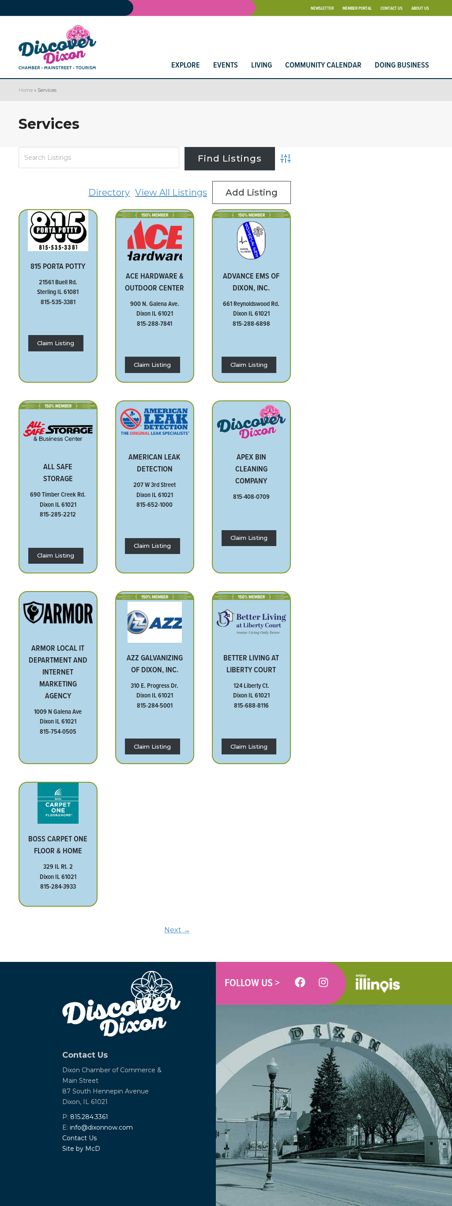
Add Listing (252, 192)
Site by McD (81, 1149)
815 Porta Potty (57, 265)
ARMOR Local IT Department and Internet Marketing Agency (58, 671)
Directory (109, 192)
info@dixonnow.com (101, 1127)
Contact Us (79, 1138)
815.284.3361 (89, 1117)
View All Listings (171, 192)
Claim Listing (55, 343)
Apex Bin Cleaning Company (251, 468)
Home (26, 90)
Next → (177, 930)
